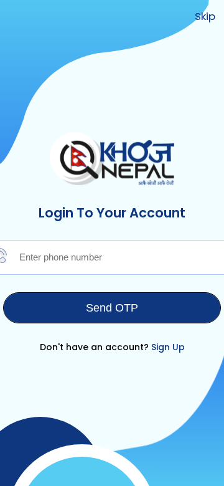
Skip (205, 16)
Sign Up (168, 347)
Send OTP (112, 308)
